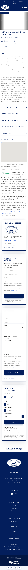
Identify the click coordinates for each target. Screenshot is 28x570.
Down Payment (8, 407)
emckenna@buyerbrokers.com (14, 478)
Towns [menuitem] (14, 542)
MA (12, 211)
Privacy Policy (14, 290)
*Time (5, 331)
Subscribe (14, 296)
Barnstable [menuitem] (14, 521)
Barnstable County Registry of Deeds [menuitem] (14, 547)
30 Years (8, 396)
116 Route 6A (14, 482)
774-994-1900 (20, 7)
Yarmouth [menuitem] (14, 529)
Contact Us (6, 247)
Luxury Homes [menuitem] (14, 508)
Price (5, 401)
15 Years (14, 396)
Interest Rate (8, 413)
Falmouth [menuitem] (14, 526)
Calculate (14, 422)
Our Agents (11, 247)
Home (2, 211)
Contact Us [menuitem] (14, 511)
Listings (8, 211)
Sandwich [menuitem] (14, 524)
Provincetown (6, 213)
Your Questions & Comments (11, 336)
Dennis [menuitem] (14, 531)
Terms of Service (10, 378)
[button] (2, 21)
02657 (12, 213)
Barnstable (17, 211)
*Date (5, 325)
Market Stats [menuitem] (14, 544)
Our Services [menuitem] (14, 506)
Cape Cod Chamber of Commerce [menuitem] (14, 549)
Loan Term (7, 393)
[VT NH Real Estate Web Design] (14, 563)
